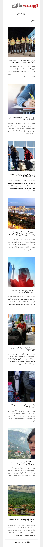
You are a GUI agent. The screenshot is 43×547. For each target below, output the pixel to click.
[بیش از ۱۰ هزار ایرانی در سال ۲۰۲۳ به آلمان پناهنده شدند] (21, 171)
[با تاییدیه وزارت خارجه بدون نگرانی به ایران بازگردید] (21, 344)
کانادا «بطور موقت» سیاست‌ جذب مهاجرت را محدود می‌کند (23, 291)
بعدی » (15, 542)
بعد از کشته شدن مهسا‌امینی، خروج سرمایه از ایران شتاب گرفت (23, 463)
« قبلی (28, 542)
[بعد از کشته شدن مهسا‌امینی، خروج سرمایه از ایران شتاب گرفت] (21, 458)
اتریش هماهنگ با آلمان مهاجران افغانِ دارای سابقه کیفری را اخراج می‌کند (21, 61)
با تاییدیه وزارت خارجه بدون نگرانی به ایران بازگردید (22, 348)
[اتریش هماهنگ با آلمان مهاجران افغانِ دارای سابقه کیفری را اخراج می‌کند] (21, 57)
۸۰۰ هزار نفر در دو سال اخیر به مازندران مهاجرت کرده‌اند (22, 520)
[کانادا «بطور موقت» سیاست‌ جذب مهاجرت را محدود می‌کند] (21, 287)
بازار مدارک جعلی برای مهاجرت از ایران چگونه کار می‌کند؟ (22, 118)
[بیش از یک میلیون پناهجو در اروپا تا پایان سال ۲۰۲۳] (21, 401)
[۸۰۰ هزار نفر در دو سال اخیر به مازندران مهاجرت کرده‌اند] (21, 515)
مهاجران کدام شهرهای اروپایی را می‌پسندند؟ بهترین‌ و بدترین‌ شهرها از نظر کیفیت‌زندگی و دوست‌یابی (22, 233)
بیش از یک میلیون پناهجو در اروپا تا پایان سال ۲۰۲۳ (23, 406)
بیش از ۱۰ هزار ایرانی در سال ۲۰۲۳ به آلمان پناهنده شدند (22, 175)
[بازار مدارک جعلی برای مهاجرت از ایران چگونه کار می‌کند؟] (21, 114)
